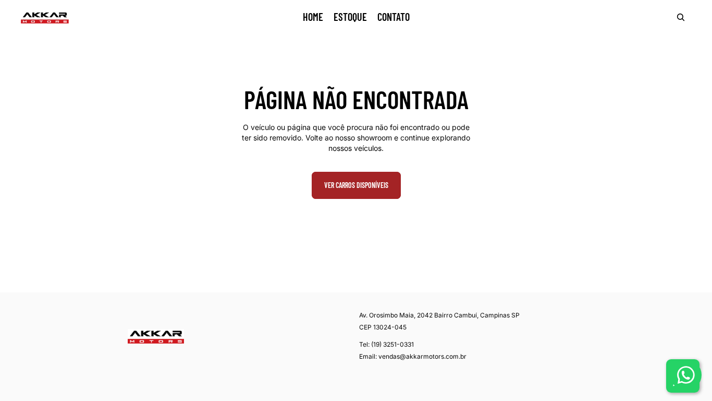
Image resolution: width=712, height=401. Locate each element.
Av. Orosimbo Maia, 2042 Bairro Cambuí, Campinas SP (439, 315)
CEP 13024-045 (383, 327)
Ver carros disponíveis (356, 185)
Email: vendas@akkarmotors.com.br (413, 356)
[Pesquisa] (680, 17)
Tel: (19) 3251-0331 (386, 344)
